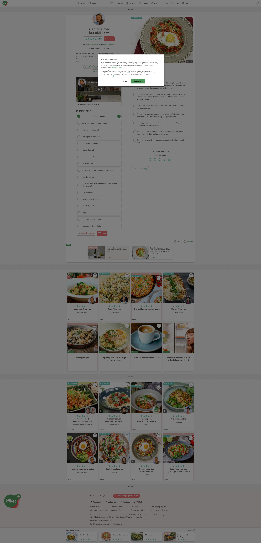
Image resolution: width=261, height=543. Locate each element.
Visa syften (123, 81)
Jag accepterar (138, 81)
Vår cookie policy (117, 67)
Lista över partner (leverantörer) (111, 76)
